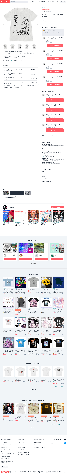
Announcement (37, 442)
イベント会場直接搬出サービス (7, 453)
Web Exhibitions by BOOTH (23, 454)
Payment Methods (21, 447)
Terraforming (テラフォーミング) (11, 255)
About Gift (45, 138)
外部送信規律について (41, 472)
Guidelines (30, 471)
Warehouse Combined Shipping (24, 452)
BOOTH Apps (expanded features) (8, 444)
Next (38, 25)
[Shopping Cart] (57, 1)
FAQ (35, 444)
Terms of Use (16, 472)
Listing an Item (4, 442)
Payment (45, 171)
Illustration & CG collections (33, 222)
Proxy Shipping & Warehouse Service (7, 450)
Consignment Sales (5, 458)
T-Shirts (48, 7)
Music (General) (6, 222)
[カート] (50, 12)
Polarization (55, 223)
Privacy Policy (45, 178)
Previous (4, 25)
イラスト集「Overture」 (33, 223)
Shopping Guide (21, 444)
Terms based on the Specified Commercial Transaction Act (53, 472)
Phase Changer (6, 223)
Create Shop (51, 1)
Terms (43, 176)
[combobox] (19, 2)
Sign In (33, 1)
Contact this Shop (46, 181)
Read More (51, 33)
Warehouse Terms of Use (23, 472)
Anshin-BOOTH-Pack (52, 155)
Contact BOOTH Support (39, 447)
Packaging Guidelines (5, 456)
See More (33, 263)
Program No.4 (43, 223)
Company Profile (10, 472)
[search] (26, 2)
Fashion (43, 7)
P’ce (24, 255)
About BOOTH (42, 1)
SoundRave (11, 207)
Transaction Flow (21, 449)
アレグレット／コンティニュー (20, 224)
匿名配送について (4, 447)
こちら (12, 60)
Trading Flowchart (47, 169)
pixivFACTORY (44, 164)
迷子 (56, 255)
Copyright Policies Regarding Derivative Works (7, 462)
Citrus (40, 255)
